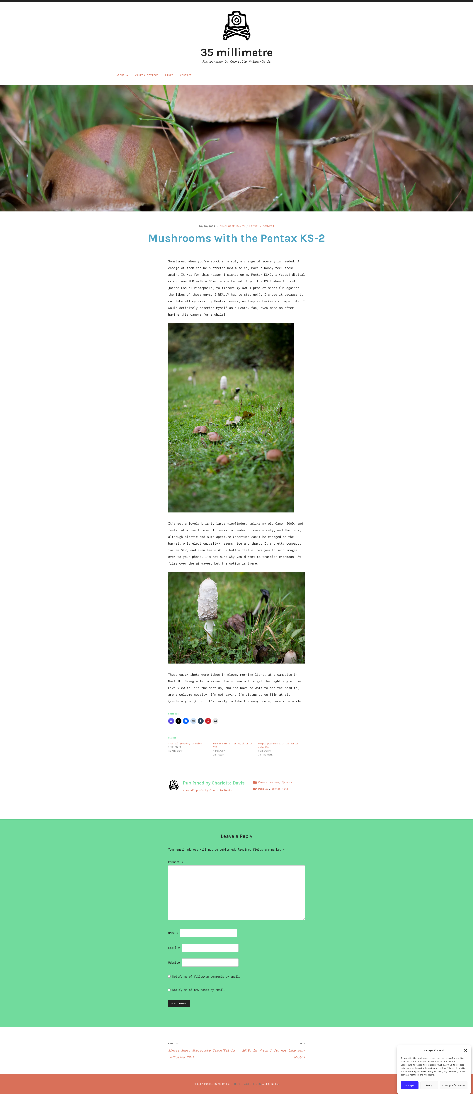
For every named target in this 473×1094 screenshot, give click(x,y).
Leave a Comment (261, 226)
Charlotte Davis (232, 226)
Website (174, 962)
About (120, 75)
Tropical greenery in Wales (185, 743)
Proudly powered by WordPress (212, 1084)
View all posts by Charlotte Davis (207, 790)
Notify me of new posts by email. (199, 990)
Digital (263, 788)
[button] (465, 1050)
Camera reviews (147, 75)
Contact (186, 75)
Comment (175, 862)
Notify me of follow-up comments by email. (206, 976)
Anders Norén (270, 1084)
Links (169, 75)
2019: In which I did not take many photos (273, 1050)
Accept (409, 1085)
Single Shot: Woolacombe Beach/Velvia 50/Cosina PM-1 (201, 1050)
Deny (429, 1085)
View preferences (453, 1085)
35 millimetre (236, 52)
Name (173, 933)
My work (287, 782)
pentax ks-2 (280, 788)
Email (174, 947)
